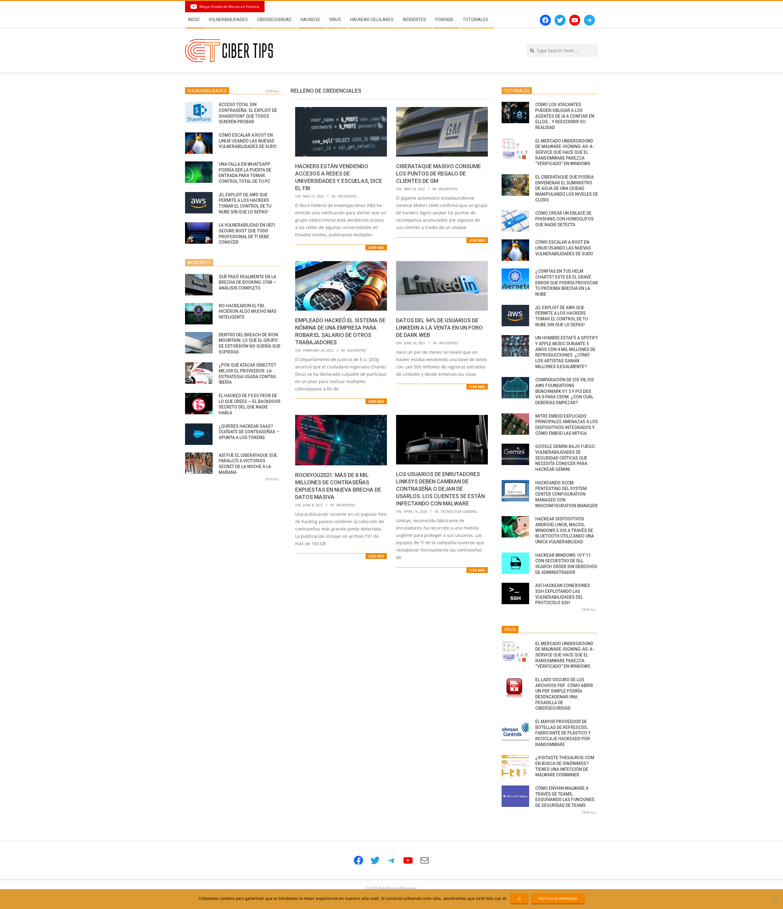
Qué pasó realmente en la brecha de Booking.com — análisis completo (247, 282)
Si (519, 898)
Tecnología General (459, 511)
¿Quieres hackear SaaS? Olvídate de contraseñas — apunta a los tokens (249, 432)
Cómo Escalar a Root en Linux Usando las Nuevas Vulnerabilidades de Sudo (247, 141)
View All (272, 91)
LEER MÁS (376, 247)
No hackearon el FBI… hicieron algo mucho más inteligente (247, 311)
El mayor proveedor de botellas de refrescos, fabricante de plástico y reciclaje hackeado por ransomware (563, 733)
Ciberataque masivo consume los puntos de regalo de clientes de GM (438, 173)
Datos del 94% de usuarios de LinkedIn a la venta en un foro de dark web (439, 327)
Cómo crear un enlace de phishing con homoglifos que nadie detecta (564, 219)
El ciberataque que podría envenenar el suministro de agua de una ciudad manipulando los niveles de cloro (566, 188)
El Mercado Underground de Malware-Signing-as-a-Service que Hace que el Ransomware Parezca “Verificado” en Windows (564, 152)
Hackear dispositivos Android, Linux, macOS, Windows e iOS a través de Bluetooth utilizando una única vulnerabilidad (564, 530)
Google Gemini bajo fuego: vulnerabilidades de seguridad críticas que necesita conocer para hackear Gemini (565, 458)
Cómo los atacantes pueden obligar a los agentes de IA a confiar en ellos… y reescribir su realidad (564, 116)
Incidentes (347, 196)
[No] (775, 899)
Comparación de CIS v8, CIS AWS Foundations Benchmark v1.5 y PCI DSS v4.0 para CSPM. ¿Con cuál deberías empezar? (564, 391)
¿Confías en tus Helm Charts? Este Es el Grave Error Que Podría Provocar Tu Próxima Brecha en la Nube (566, 283)
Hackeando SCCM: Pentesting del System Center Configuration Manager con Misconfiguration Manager (566, 494)
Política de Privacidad (558, 898)
